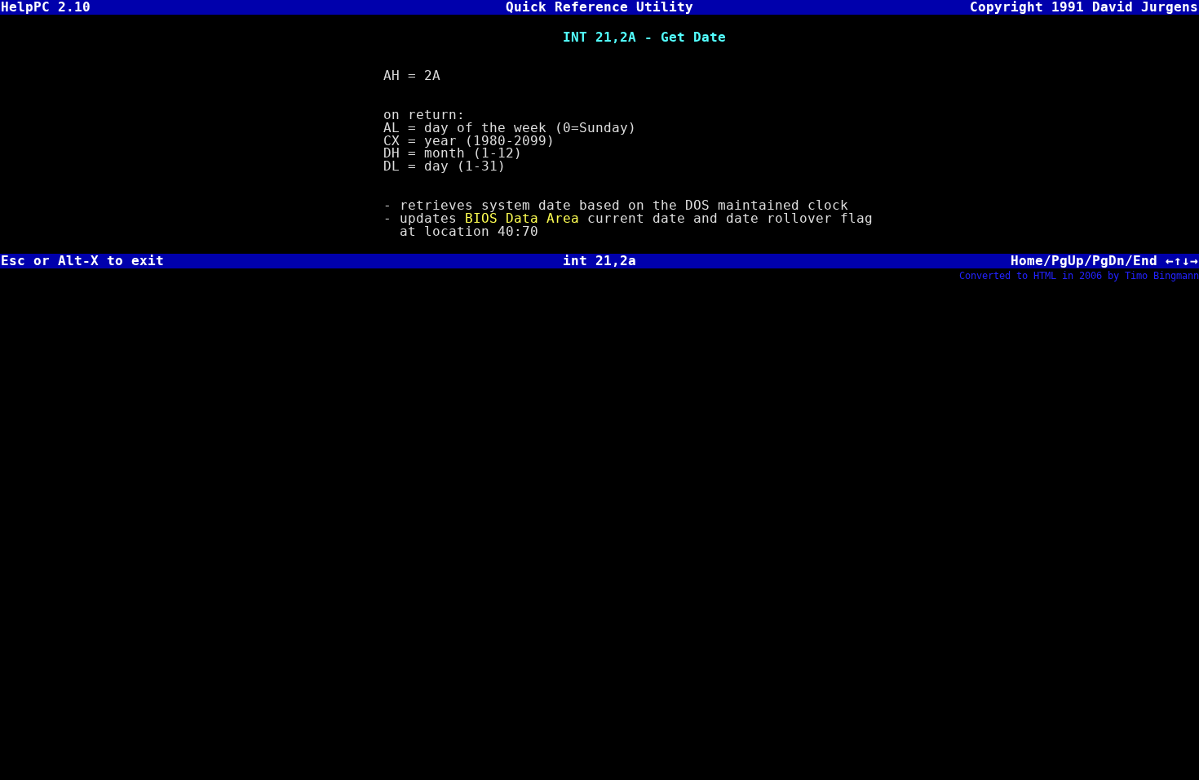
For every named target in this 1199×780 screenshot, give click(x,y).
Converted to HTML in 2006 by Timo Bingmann (1079, 275)
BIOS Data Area (522, 218)
